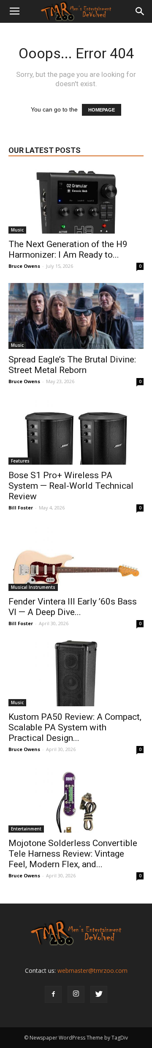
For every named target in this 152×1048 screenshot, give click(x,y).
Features (20, 461)
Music (17, 230)
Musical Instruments (33, 587)
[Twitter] (98, 994)
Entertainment (26, 829)
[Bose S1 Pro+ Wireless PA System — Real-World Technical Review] (76, 431)
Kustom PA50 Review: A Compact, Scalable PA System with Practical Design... (74, 727)
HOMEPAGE (101, 109)
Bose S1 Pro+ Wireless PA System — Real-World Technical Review (70, 485)
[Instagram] (76, 994)
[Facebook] (53, 994)
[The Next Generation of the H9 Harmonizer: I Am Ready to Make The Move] (76, 200)
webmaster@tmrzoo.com (92, 970)
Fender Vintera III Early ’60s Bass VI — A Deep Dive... (72, 606)
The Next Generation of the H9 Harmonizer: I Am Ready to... (68, 249)
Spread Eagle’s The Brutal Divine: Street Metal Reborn (72, 364)
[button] (140, 11)
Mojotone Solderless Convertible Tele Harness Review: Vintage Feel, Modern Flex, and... (72, 853)
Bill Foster (20, 507)
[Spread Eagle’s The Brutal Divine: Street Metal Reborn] (76, 316)
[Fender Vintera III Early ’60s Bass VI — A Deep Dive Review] (76, 558)
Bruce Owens (24, 266)
